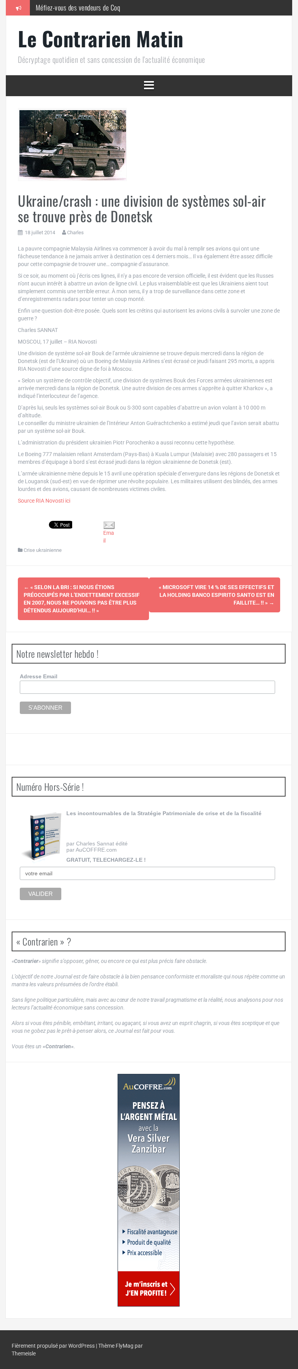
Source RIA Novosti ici (44, 501)
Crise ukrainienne (43, 550)
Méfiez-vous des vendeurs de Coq (78, 7)
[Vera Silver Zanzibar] (149, 1190)
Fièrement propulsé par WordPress (54, 1346)
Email (108, 537)
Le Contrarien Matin (101, 38)
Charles (75, 232)
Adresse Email (38, 676)
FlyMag (124, 1346)
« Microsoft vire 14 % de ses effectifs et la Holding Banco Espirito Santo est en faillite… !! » (216, 595)
